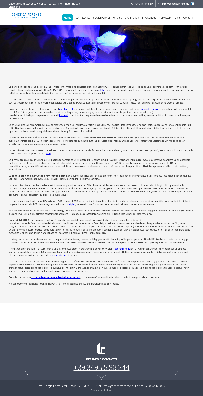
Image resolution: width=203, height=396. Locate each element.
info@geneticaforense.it (175, 3)
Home (67, 17)
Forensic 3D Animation (126, 17)
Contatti (188, 17)
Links (177, 17)
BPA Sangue (149, 17)
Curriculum (165, 17)
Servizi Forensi (101, 17)
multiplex (70, 204)
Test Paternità (82, 17)
